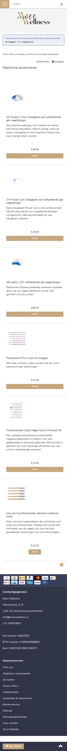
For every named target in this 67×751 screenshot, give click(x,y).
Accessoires (53, 54)
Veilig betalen (11, 692)
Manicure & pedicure (18, 54)
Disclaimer (9, 679)
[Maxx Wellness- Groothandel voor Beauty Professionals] (34, 17)
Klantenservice (11, 704)
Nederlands (43, 61)
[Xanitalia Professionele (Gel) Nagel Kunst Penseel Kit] (17, 411)
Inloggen (59, 61)
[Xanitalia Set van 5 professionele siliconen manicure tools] (17, 494)
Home (5, 54)
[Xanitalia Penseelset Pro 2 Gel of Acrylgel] (17, 338)
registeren (27, 41)
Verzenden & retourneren (17, 698)
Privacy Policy (10, 686)
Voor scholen (10, 723)
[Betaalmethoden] (33, 580)
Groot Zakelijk (11, 729)
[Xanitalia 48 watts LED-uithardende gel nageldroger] (17, 263)
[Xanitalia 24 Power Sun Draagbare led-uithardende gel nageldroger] (17, 180)
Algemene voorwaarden (16, 673)
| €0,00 (15, 746)
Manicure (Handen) (38, 54)
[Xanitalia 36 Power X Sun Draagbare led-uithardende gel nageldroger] (17, 98)
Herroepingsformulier (15, 717)
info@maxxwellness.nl (15, 617)
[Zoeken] (61, 5)
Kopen (35, 155)
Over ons (8, 667)
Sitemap (7, 710)
